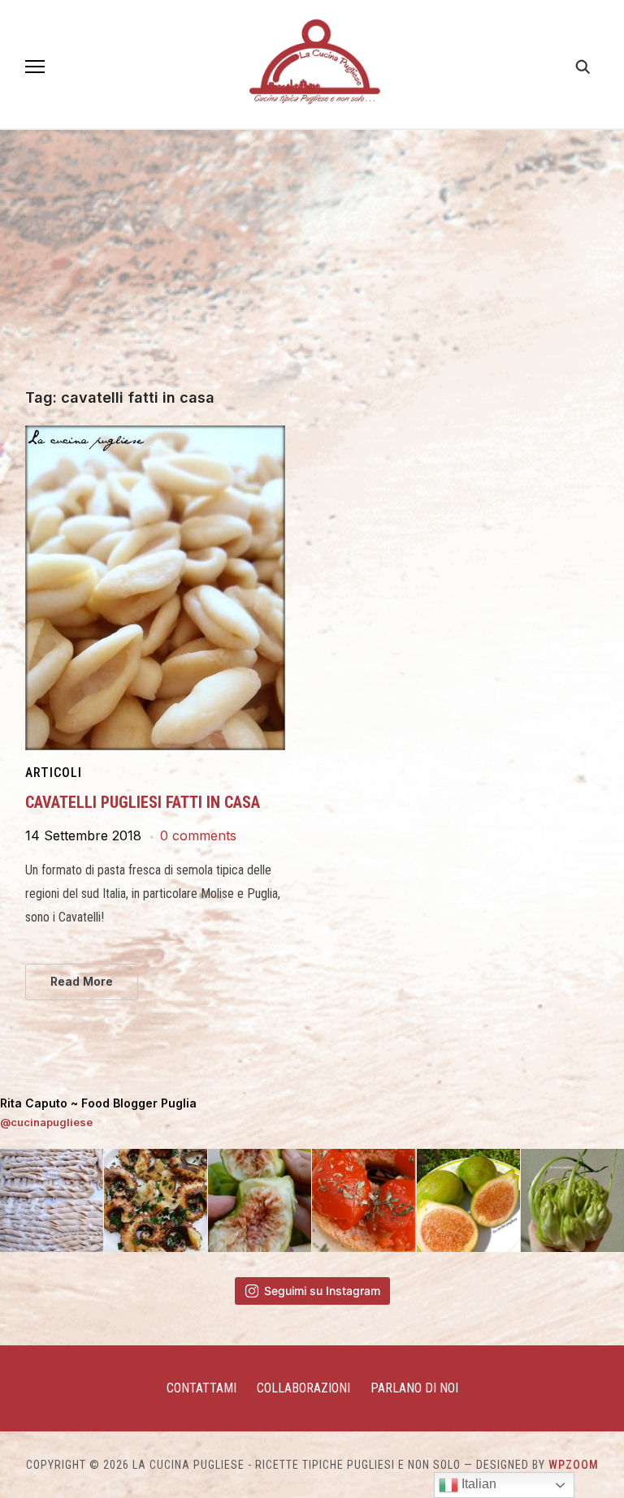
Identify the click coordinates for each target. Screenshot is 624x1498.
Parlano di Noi (414, 1388)
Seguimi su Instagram (322, 1290)
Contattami (201, 1388)
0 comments (198, 835)
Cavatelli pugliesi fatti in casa (142, 802)
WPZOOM (573, 1464)
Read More (81, 981)
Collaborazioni (303, 1388)
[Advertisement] (312, 268)
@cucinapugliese (46, 1122)
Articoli (53, 772)
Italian (477, 1484)
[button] (35, 66)
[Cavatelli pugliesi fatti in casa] (155, 435)
